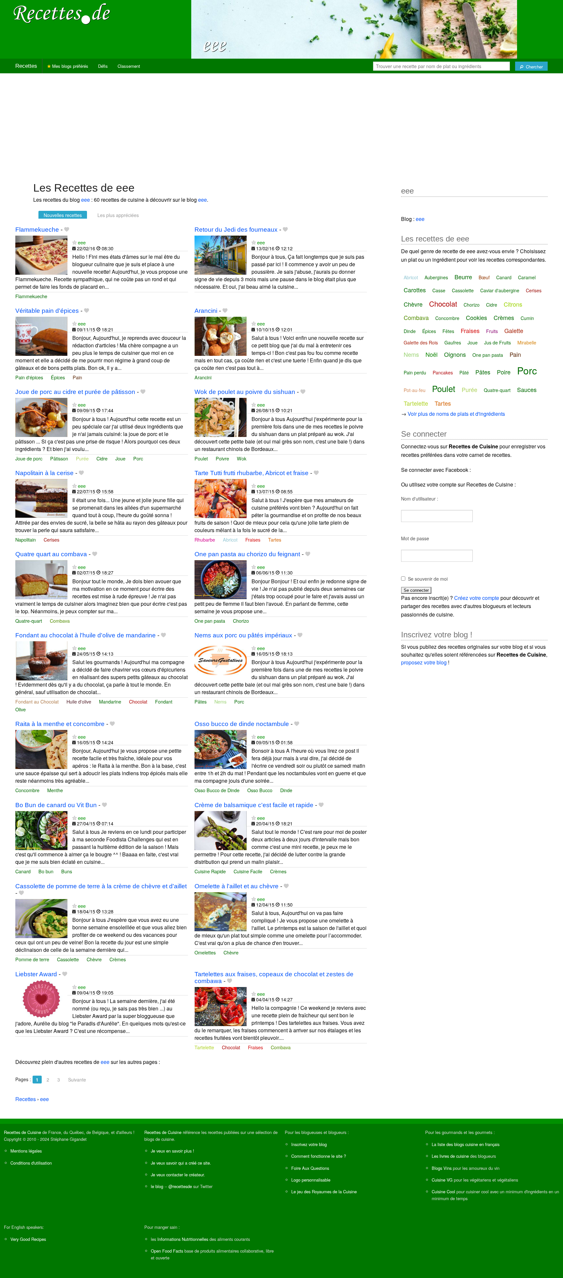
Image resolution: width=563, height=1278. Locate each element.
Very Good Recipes (28, 1239)
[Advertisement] (281, 124)
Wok (241, 458)
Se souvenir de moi (428, 578)
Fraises (252, 539)
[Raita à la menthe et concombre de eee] (41, 748)
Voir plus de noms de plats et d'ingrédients (456, 413)
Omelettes (205, 952)
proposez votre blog (424, 662)
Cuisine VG (442, 1180)
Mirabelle (526, 342)
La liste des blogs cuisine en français (465, 1144)
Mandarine (110, 701)
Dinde (286, 790)
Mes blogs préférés (69, 66)
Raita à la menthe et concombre (60, 723)
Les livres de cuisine (450, 1156)
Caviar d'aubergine (499, 290)
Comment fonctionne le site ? (318, 1156)
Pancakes (443, 372)
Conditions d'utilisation (31, 1163)
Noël (432, 354)
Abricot (230, 539)
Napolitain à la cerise (44, 473)
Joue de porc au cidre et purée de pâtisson (75, 391)
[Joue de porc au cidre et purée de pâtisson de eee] (41, 416)
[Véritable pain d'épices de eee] (41, 335)
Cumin (527, 318)
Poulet (201, 458)
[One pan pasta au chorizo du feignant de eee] (221, 579)
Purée (82, 458)
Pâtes (201, 701)
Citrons (513, 304)
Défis (103, 66)
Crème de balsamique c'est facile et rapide (254, 805)
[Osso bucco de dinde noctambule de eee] (221, 748)
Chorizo (241, 620)
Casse (438, 290)
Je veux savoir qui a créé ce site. (181, 1163)
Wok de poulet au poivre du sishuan (245, 391)
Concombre (27, 790)
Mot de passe (415, 538)
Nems (220, 701)
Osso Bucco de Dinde (217, 790)
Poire (504, 372)
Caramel (527, 277)
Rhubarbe (205, 539)
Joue (120, 458)
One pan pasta (210, 620)
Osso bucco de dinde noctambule (242, 723)
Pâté (464, 372)
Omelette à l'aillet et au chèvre (237, 886)
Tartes (274, 539)
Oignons (455, 354)
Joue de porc (28, 458)
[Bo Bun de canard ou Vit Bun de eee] (41, 830)
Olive (20, 709)
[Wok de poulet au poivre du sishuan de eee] (221, 416)
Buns (66, 871)
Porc (138, 458)
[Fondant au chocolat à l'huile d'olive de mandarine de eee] (41, 660)
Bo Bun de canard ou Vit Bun (56, 805)
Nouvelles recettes (63, 215)
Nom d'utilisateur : (419, 498)
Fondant (163, 701)
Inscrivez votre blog (309, 1144)
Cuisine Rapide (210, 871)
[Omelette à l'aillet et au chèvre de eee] (221, 911)
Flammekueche (37, 229)
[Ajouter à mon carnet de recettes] (66, 229)
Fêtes (448, 331)
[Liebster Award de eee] (41, 999)
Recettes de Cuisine (22, 1132)
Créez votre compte (476, 598)
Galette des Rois (421, 342)
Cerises (51, 539)
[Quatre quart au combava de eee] (41, 579)
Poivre (222, 458)
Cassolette (68, 959)
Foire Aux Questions (310, 1168)
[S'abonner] (74, 242)
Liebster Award (36, 974)
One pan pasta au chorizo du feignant (247, 554)
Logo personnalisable (310, 1180)
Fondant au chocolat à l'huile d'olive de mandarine (85, 635)
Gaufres (452, 342)
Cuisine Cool (443, 1191)
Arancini (206, 310)
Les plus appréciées (118, 215)
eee (85, 199)
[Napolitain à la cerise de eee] (41, 497)
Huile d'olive (78, 701)
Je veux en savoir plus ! (172, 1151)
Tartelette (204, 1047)
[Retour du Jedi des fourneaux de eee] (221, 254)
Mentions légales (26, 1151)
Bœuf (484, 277)
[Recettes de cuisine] (61, 13)
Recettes (26, 66)
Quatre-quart (28, 620)
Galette (513, 330)
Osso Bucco (259, 790)
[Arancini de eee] (221, 335)
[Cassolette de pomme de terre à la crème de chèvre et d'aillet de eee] (41, 918)
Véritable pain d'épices (47, 310)
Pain (77, 377)
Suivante (77, 1079)
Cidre (102, 458)
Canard (23, 871)
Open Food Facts (167, 1251)
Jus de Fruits (497, 342)
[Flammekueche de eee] (41, 254)
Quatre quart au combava (51, 554)
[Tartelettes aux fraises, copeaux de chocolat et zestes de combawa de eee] (221, 1005)
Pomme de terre (32, 959)
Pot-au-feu (415, 390)
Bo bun (45, 871)
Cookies (476, 317)
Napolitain (25, 539)
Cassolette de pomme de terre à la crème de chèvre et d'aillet (101, 886)
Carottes (415, 289)
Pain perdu (415, 372)
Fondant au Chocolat (37, 701)
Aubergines (436, 277)
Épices (58, 377)
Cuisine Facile (248, 871)
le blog (157, 1186)
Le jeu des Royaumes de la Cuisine (324, 1191)
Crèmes (278, 871)
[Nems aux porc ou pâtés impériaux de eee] (221, 660)
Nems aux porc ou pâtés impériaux (243, 635)
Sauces (527, 389)
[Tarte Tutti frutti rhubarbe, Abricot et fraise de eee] (221, 497)
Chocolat (138, 701)
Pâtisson (59, 458)
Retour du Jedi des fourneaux (236, 229)
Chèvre (94, 959)
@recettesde (180, 1186)
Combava (60, 620)
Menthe (55, 790)
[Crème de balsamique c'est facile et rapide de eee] (221, 830)
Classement (129, 66)
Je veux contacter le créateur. (178, 1174)
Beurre (463, 276)
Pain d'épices (29, 377)
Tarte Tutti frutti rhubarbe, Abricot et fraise (252, 473)
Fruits (492, 331)
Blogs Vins (442, 1168)
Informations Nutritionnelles (182, 1239)
